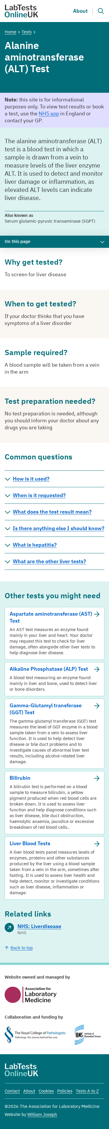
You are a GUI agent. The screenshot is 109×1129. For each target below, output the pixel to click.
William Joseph (42, 1114)
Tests (27, 31)
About (80, 11)
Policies (64, 1091)
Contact (12, 1091)
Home (10, 31)
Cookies (46, 1091)
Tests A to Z (87, 1091)
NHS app (49, 113)
